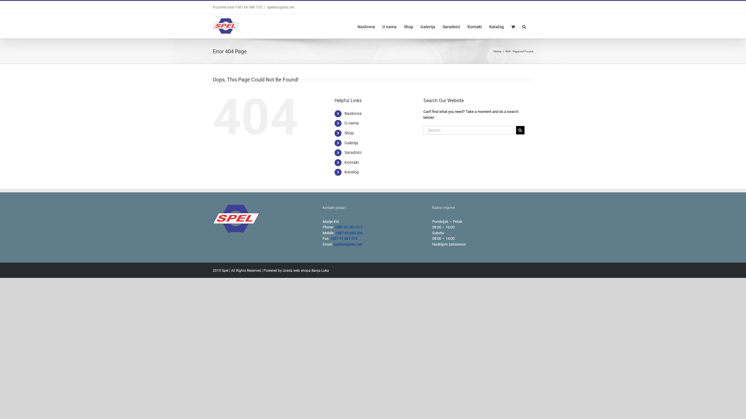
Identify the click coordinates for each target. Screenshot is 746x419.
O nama (351, 123)
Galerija (351, 143)
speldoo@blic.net (280, 7)
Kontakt (351, 162)
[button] (524, 26)
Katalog (351, 172)
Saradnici (352, 152)
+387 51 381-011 (348, 227)
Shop (349, 133)
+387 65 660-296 (349, 233)
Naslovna (353, 113)
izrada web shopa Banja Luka (306, 271)
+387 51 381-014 (344, 238)
